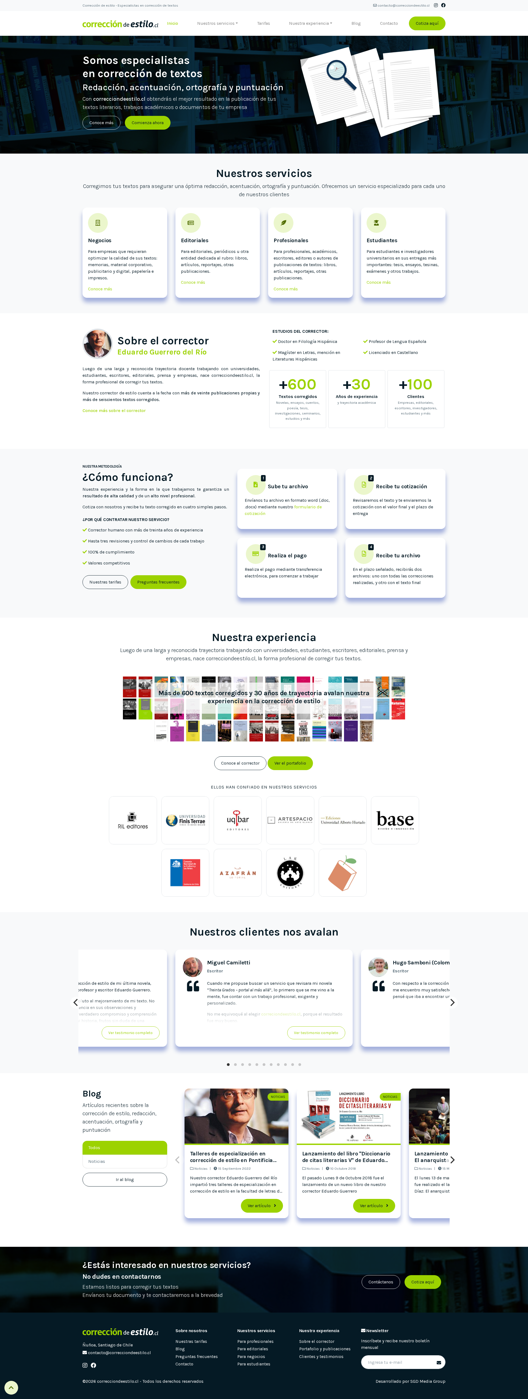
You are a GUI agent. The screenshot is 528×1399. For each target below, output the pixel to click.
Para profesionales (255, 1341)
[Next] (452, 1003)
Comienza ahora (148, 122)
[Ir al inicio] (120, 23)
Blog (356, 23)
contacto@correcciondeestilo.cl (404, 5)
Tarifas (263, 23)
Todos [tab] (94, 1147)
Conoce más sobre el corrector (114, 410)
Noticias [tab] (96, 1161)
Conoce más (101, 122)
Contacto (389, 23)
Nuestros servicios (216, 23)
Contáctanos (381, 1282)
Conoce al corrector (240, 763)
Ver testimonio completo (316, 1032)
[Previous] (76, 1003)
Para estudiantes (253, 1364)
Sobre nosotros (191, 1330)
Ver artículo (260, 1205)
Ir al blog (125, 1179)
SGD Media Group (428, 1381)
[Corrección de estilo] (120, 1331)
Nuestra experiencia (309, 23)
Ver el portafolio (290, 763)
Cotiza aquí (427, 23)
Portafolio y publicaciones (325, 1348)
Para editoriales (252, 1348)
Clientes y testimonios (321, 1356)
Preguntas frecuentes (158, 582)
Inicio (172, 23)
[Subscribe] (438, 1363)
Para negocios (251, 1356)
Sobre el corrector (316, 1341)
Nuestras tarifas (105, 582)
